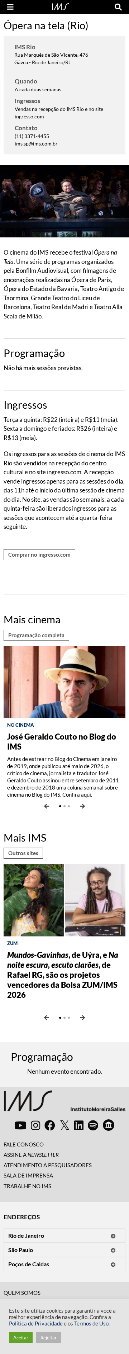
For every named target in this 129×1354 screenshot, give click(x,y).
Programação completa (36, 635)
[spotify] (93, 1125)
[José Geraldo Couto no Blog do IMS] (64, 681)
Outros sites (23, 853)
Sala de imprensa (28, 1175)
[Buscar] (118, 7)
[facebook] (49, 1125)
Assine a (31, 1154)
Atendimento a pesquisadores (48, 1165)
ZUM (12, 943)
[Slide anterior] (46, 806)
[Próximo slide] (82, 806)
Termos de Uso (91, 1323)
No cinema (20, 725)
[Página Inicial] (60, 6)
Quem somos (22, 1292)
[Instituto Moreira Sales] (64, 1103)
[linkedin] (78, 1125)
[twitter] (64, 1125)
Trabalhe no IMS (27, 1186)
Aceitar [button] (20, 1337)
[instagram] (35, 1125)
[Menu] (10, 7)
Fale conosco (24, 1144)
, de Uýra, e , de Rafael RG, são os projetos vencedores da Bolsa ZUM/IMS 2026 (62, 975)
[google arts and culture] (108, 1125)
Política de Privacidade (36, 1323)
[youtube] (20, 1125)
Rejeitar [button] (48, 1337)
